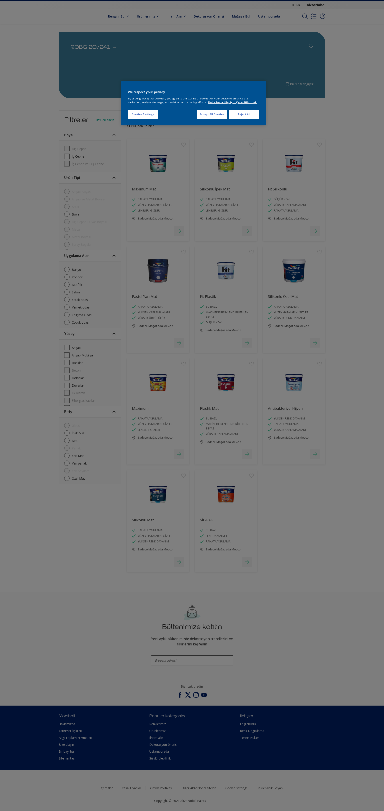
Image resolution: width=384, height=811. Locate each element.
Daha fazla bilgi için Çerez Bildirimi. (232, 102)
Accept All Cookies (212, 114)
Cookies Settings (143, 114)
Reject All (244, 114)
